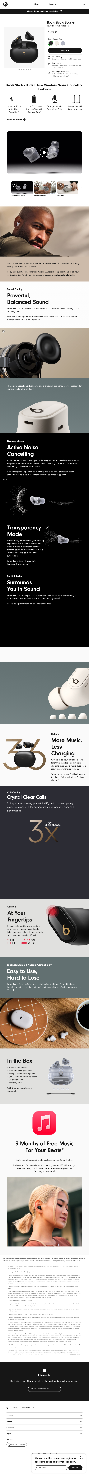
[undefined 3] (21, 69)
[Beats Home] (7, 1408)
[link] (65, 50)
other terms (73, 1354)
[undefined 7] (28, 69)
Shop (36, 4)
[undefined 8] (30, 69)
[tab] (22, 188)
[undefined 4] (23, 69)
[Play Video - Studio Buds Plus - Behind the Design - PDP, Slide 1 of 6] (44, 152)
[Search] (84, 4)
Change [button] (18, 1445)
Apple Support (71, 1295)
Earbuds (15, 1408)
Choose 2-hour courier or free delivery (43, 11)
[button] (3, 331)
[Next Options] (81, 187)
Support (53, 4)
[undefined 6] (26, 69)
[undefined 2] (19, 69)
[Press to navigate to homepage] (5, 4)
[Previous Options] (7, 187)
